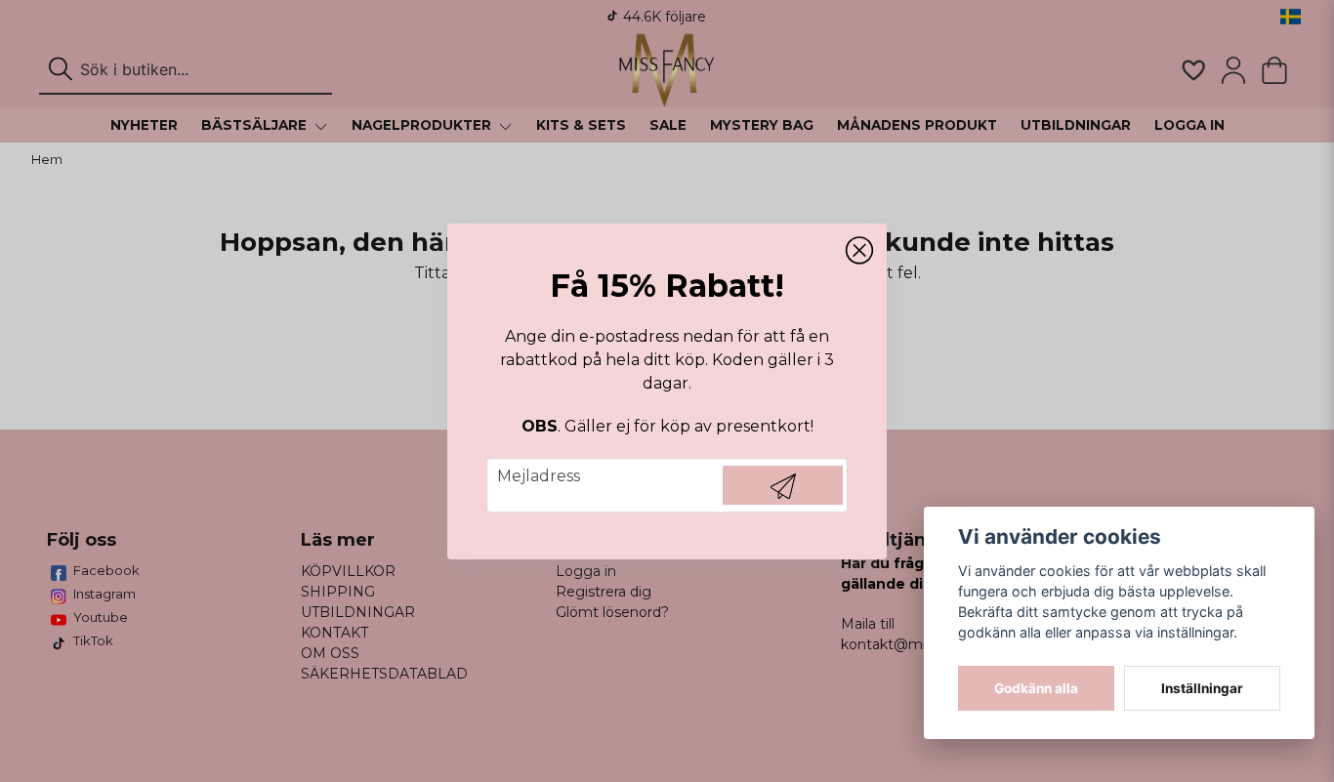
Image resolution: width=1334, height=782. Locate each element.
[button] (859, 250)
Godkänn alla (1036, 688)
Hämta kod (783, 485)
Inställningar (1202, 688)
